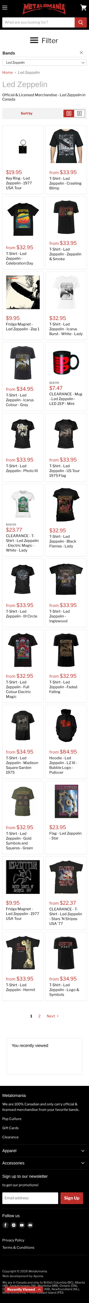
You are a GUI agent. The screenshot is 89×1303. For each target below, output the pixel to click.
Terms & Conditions (18, 1248)
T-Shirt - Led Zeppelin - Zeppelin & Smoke (65, 254)
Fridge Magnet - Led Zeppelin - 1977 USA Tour (22, 914)
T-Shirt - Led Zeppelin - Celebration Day (19, 258)
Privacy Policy (13, 1240)
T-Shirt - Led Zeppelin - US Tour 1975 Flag (64, 471)
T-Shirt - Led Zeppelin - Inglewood (59, 616)
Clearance (10, 1137)
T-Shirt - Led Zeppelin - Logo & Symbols (64, 990)
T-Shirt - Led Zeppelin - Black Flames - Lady (62, 541)
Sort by (26, 113)
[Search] (81, 22)
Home (7, 73)
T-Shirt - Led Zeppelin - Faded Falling (63, 687)
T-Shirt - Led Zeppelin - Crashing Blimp (65, 183)
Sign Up (71, 1198)
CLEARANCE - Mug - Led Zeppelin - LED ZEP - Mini (65, 399)
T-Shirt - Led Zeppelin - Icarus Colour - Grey (20, 400)
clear (82, 53)
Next (51, 1016)
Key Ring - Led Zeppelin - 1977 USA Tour (19, 183)
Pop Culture (11, 1119)
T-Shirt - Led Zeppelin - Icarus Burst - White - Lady (66, 329)
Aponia (38, 1276)
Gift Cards (10, 1128)
